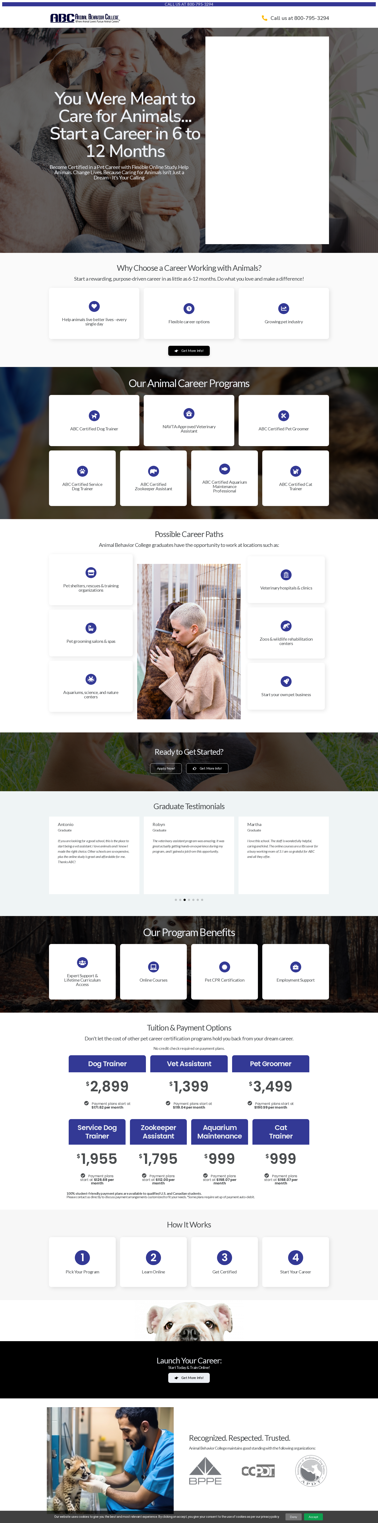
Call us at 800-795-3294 (189, 4)
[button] (176, 900)
